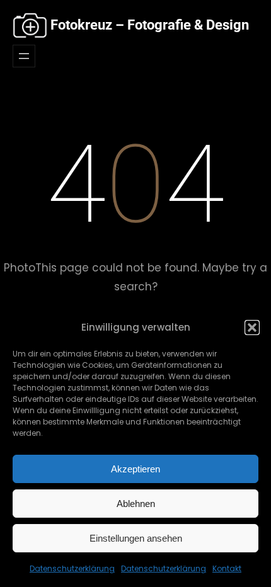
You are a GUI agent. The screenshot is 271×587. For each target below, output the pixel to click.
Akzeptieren (135, 469)
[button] (252, 327)
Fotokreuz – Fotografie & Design (149, 25)
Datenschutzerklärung (72, 568)
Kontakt (226, 568)
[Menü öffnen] (24, 56)
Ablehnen (136, 503)
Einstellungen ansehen (135, 538)
